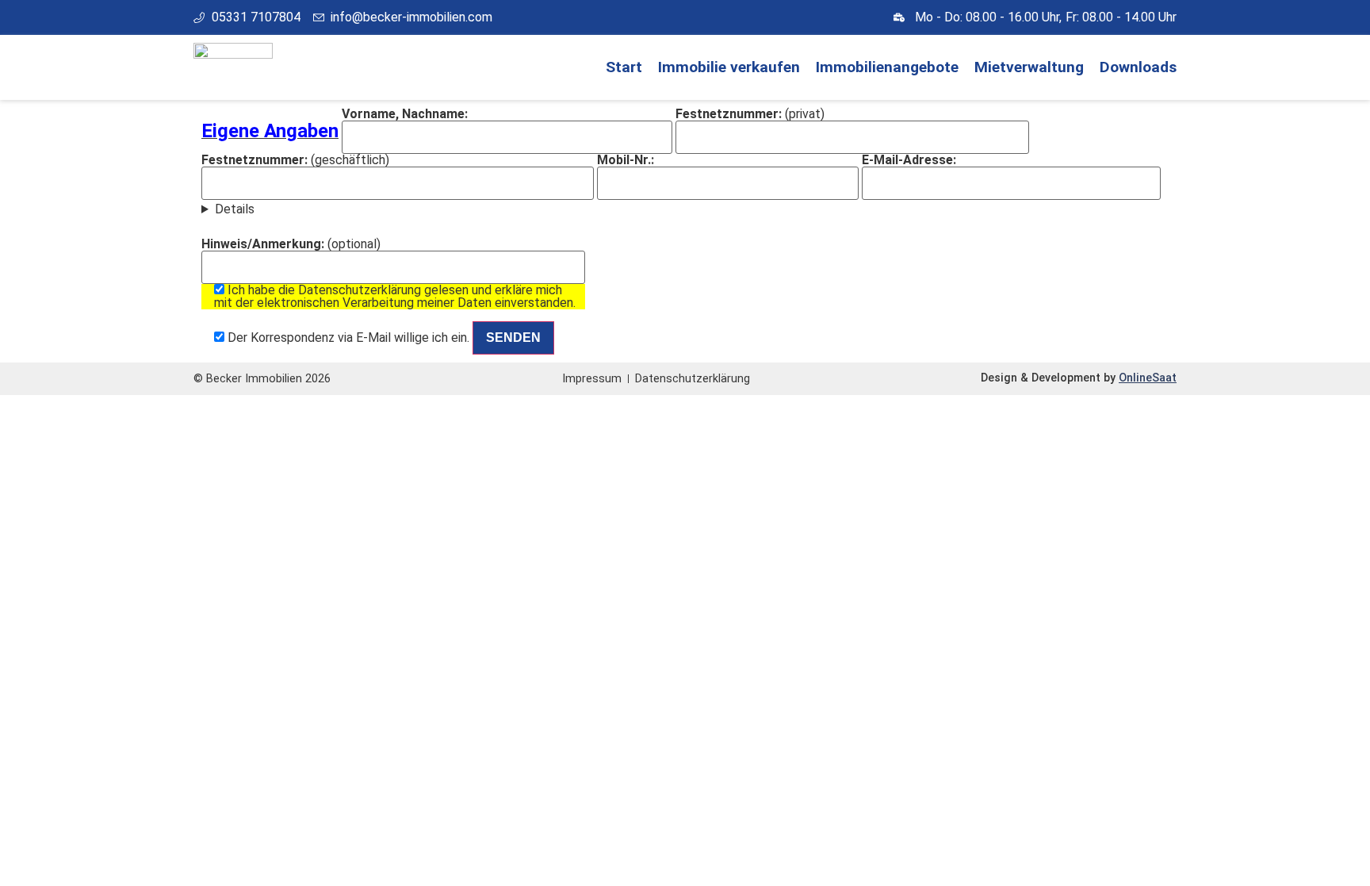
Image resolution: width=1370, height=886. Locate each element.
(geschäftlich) (295, 160)
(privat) (750, 114)
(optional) (388, 291)
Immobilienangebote (887, 67)
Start (624, 67)
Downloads (1138, 67)
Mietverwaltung (1029, 67)
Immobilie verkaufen (729, 67)
